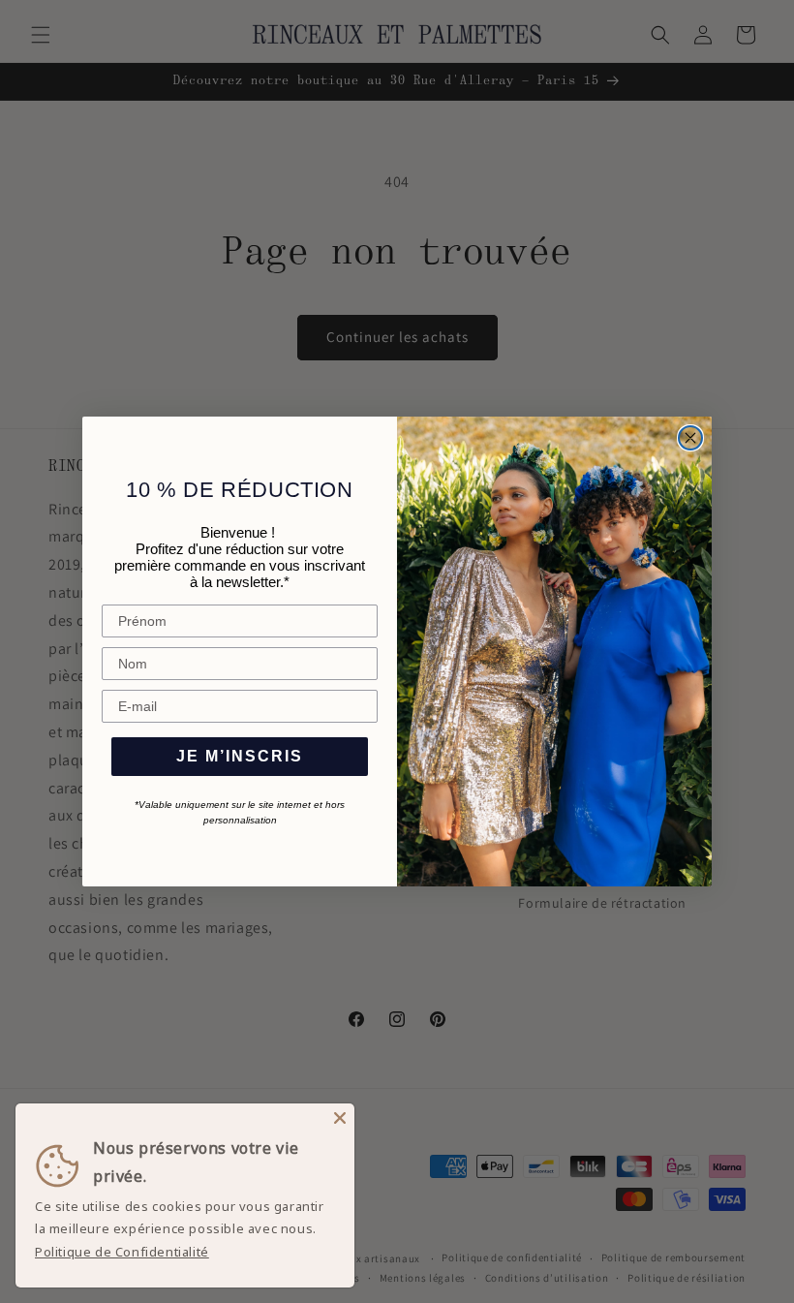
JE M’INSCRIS (239, 756)
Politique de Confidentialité (122, 1251)
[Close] (340, 1118)
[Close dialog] (690, 438)
